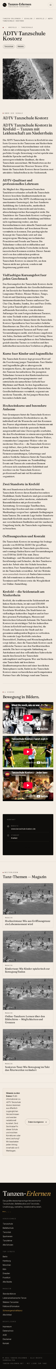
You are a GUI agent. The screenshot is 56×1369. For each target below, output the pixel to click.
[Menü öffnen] (50, 5)
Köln (4, 1269)
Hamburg (7, 1261)
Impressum (7, 1326)
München (7, 1265)
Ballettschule (8, 1228)
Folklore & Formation (11, 1306)
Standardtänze (9, 1294)
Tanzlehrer (7, 1240)
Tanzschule (8, 1224)
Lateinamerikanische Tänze (14, 1298)
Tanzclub (7, 1232)
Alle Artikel (7, 1315)
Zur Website (28, 847)
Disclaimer (7, 1339)
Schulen (28, 19)
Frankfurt (6, 1277)
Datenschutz (8, 1331)
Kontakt (6, 1343)
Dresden (6, 1273)
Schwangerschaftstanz (12, 1310)
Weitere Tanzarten (11, 1302)
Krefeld (40, 19)
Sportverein (8, 1236)
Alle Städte (7, 1282)
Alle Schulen (8, 1245)
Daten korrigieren (37, 1122)
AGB (5, 1335)
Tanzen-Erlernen (12, 19)
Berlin (5, 1256)
